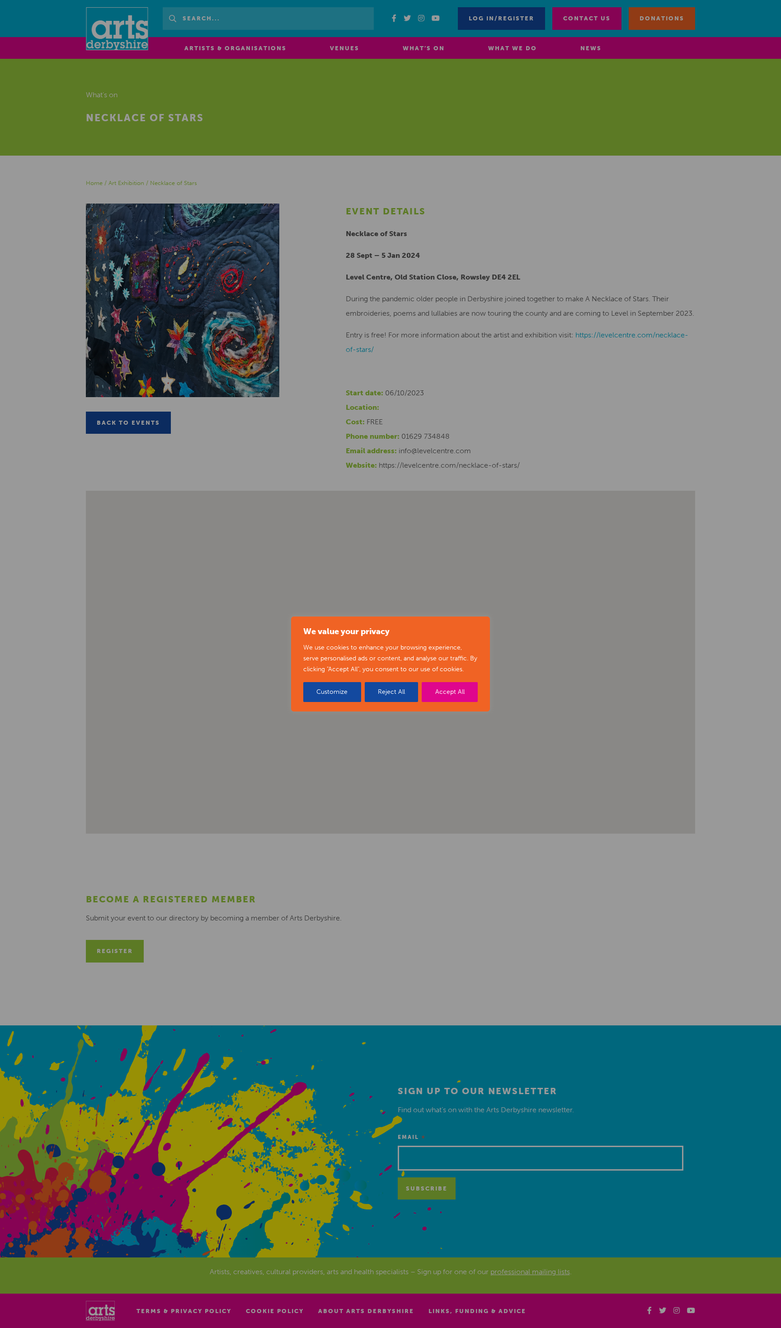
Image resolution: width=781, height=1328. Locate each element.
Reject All (391, 692)
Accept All (450, 692)
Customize (332, 692)
